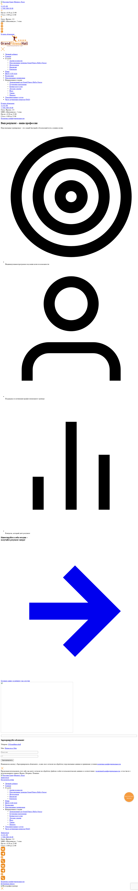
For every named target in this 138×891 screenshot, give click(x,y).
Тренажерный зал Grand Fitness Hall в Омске (25, 82)
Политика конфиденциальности (12, 118)
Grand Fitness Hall (28, 63)
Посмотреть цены (7, 780)
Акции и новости (15, 61)
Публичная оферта (8, 884)
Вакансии (13, 67)
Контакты (13, 69)
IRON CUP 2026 (11, 74)
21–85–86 (4, 6)
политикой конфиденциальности (108, 771)
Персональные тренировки (15, 78)
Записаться (5, 778)
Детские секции (15, 89)
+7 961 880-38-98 (7, 8)
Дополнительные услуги (14, 97)
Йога (11, 91)
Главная (8, 56)
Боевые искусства (16, 87)
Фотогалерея (14, 65)
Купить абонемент (7, 34)
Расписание (9, 76)
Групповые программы (18, 84)
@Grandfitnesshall (14, 744)
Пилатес (12, 95)
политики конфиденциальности (109, 764)
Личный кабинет (11, 54)
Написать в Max (11, 748)
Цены (7, 71)
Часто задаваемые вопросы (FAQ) (17, 99)
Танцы (11, 93)
